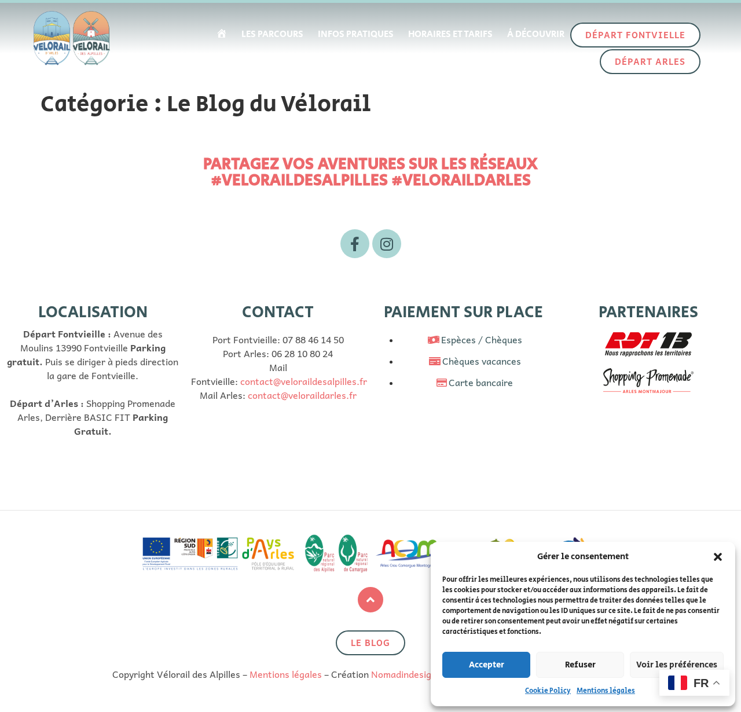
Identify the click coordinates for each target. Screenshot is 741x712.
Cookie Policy (548, 691)
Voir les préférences (676, 665)
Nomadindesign (403, 673)
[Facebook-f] (354, 243)
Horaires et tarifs (450, 34)
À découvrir (535, 34)
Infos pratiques (356, 34)
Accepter (486, 665)
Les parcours (272, 34)
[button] (718, 557)
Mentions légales (606, 691)
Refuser (580, 665)
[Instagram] (386, 243)
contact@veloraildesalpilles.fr (303, 380)
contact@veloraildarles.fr (302, 394)
